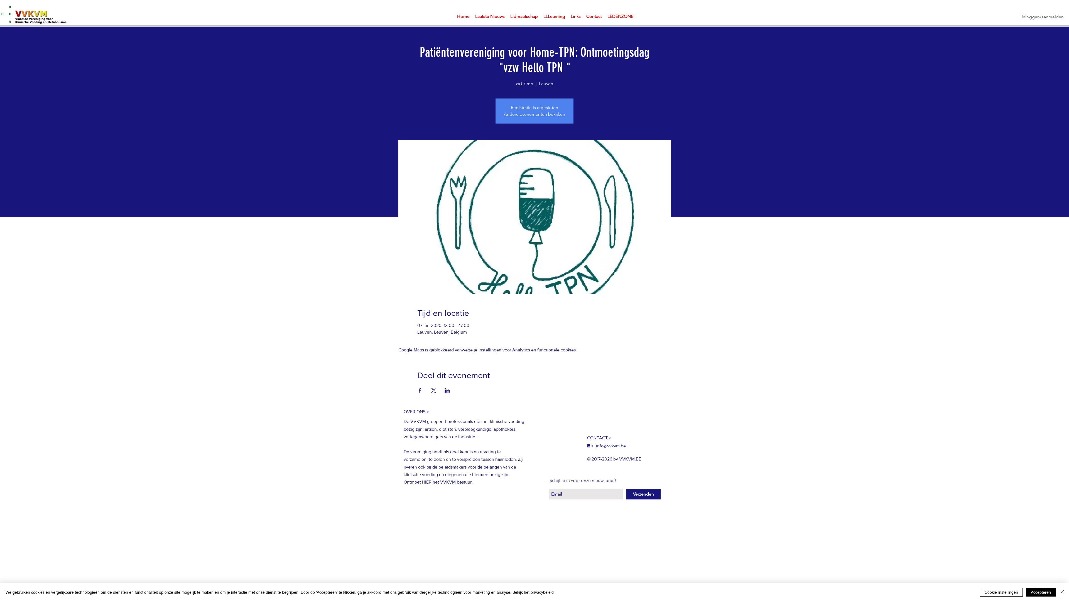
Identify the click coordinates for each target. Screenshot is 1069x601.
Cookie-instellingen (1001, 592)
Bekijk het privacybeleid (533, 592)
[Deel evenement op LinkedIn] (447, 390)
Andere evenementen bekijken (534, 114)
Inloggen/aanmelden (1043, 16)
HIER (426, 482)
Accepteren (1041, 592)
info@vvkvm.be (611, 446)
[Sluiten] (1062, 592)
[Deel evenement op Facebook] (420, 390)
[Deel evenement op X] (433, 390)
